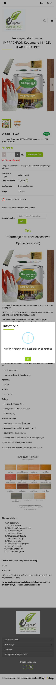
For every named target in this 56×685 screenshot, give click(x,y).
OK (28, 359)
